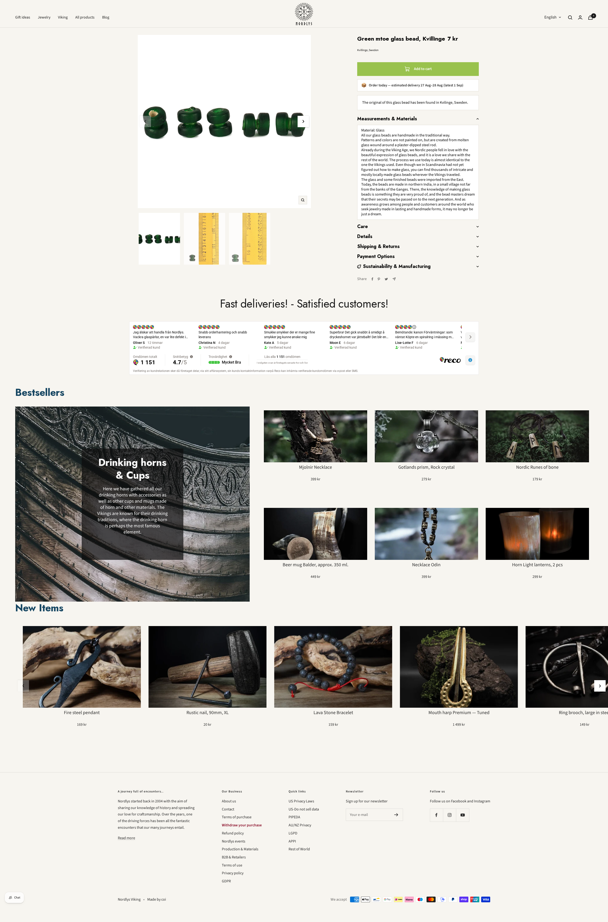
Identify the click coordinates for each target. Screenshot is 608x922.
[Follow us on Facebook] (436, 815)
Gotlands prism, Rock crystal (426, 467)
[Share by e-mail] (394, 279)
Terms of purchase (237, 817)
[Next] (303, 121)
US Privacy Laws (301, 801)
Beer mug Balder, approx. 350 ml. (315, 565)
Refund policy (233, 833)
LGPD (293, 833)
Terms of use (232, 865)
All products (85, 17)
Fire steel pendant (82, 713)
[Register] (396, 814)
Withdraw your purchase (242, 825)
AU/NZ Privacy (300, 825)
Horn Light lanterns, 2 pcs (537, 565)
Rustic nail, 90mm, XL (207, 713)
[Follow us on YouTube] (462, 815)
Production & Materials (240, 849)
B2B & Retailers (234, 857)
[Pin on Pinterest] (379, 279)
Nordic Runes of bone (537, 467)
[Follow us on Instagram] (449, 815)
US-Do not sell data (304, 809)
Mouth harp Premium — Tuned (458, 713)
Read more (126, 838)
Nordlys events (233, 841)
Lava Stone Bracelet (333, 713)
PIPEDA (294, 817)
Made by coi (156, 899)
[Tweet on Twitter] (386, 279)
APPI (292, 841)
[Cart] (590, 17)
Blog (105, 17)
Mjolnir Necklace (315, 467)
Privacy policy (232, 873)
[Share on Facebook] (372, 279)
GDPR (226, 881)
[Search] (570, 17)
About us (229, 801)
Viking (63, 17)
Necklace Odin (426, 565)
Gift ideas (22, 17)
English (550, 17)
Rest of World (299, 849)
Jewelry (44, 17)
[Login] (580, 17)
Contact (228, 809)
